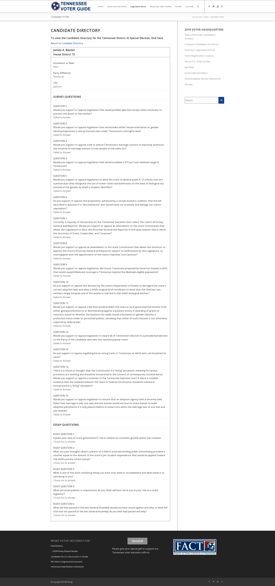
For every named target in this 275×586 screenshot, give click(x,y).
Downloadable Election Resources (203, 78)
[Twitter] (213, 6)
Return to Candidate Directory (67, 43)
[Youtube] (218, 6)
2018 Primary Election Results (65, 551)
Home (206, 17)
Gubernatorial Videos (196, 73)
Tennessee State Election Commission (67, 566)
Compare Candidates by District (201, 44)
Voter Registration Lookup (199, 55)
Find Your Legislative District (200, 50)
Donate (189, 84)
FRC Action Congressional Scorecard (66, 561)
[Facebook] (209, 6)
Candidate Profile (60, 16)
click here (157, 38)
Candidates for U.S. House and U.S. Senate (69, 556)
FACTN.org (68, 582)
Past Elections (57, 546)
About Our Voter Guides (197, 61)
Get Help (189, 67)
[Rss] (222, 6)
